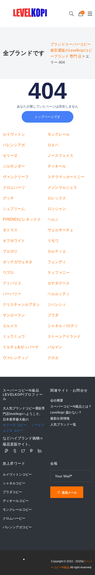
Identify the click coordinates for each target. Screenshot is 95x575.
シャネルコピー (14, 483)
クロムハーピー (14, 518)
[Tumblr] (14, 450)
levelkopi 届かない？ (66, 412)
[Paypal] (6, 450)
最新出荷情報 (60, 418)
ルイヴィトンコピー (17, 474)
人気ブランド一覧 (63, 424)
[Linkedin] (39, 450)
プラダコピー (12, 492)
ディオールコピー (16, 501)
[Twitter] (23, 450)
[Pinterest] (31, 450)
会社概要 (56, 400)
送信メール (69, 492)
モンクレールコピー (17, 509)
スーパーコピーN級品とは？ (71, 406)
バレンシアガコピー (17, 527)
